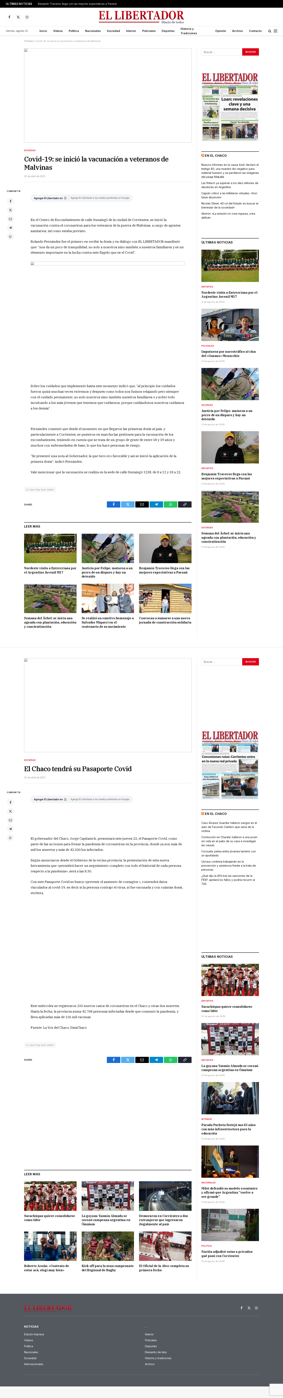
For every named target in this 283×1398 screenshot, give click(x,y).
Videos (58, 31)
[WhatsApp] (10, 236)
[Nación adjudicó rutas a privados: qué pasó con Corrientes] (230, 1225)
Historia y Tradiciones (189, 31)
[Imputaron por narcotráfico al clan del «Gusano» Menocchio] (230, 325)
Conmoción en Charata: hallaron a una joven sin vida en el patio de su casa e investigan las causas (229, 841)
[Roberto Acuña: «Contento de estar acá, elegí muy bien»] (50, 1246)
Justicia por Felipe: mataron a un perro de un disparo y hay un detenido (107, 572)
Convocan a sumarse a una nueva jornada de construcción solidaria (165, 620)
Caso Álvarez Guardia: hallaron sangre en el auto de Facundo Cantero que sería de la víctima (229, 827)
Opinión (220, 31)
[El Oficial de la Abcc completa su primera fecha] (165, 1246)
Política (74, 31)
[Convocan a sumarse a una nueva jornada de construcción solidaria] (165, 598)
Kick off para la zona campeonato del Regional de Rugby (108, 1268)
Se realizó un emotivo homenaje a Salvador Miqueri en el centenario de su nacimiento (108, 622)
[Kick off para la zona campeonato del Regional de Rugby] (108, 1246)
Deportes (168, 31)
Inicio (43, 31)
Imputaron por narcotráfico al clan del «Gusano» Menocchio (228, 354)
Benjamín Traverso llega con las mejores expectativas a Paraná (77, 3)
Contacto (255, 31)
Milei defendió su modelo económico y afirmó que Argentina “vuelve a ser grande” (229, 1192)
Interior (131, 31)
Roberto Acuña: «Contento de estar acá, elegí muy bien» (46, 1268)
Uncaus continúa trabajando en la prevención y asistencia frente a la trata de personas (228, 865)
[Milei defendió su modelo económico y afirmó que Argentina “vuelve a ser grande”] (230, 1161)
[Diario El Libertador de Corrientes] (142, 17)
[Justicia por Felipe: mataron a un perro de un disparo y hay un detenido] (108, 548)
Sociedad (113, 31)
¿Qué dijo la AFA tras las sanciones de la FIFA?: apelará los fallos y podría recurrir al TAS (228, 879)
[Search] (270, 31)
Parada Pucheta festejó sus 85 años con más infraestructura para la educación (228, 1129)
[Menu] (275, 31)
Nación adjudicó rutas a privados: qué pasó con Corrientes (227, 1254)
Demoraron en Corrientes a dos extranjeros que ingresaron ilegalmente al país (163, 1220)
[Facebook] (10, 201)
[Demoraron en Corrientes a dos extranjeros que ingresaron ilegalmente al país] (165, 1196)
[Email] (10, 219)
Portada (28, 41)
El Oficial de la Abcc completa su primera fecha (164, 1268)
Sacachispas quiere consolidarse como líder (49, 1218)
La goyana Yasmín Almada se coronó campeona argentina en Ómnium (106, 1220)
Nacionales (93, 31)
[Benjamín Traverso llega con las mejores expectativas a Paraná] (165, 548)
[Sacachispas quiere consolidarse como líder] (50, 1196)
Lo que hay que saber (40, 489)
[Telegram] (10, 227)
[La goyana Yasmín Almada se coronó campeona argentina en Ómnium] (108, 1196)
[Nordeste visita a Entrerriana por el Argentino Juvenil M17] (50, 548)
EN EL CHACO (216, 156)
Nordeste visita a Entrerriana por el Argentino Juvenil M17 (50, 570)
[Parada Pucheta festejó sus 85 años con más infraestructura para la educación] (230, 1098)
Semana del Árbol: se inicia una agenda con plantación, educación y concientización (50, 622)
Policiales (149, 31)
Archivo (237, 31)
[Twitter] (10, 210)
